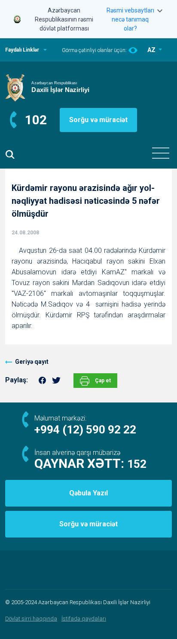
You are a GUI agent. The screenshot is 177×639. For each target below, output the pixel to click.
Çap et (102, 381)
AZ (152, 49)
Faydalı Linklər (22, 50)
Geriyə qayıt (32, 361)
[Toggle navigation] (161, 153)
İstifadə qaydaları (83, 618)
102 (36, 119)
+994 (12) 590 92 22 (85, 429)
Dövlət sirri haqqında (31, 618)
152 (136, 464)
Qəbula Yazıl (88, 493)
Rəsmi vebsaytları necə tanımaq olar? (130, 19)
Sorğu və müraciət (98, 120)
